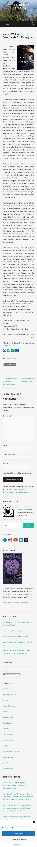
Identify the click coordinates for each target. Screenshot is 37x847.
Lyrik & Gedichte (8, 740)
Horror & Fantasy (9, 706)
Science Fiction (8, 757)
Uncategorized (8, 769)
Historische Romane (10, 694)
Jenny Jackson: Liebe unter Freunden (15, 636)
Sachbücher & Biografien (11, 751)
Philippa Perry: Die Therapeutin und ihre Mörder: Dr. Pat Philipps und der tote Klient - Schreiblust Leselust (18, 819)
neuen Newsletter (23, 510)
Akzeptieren (18, 834)
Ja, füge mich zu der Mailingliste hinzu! (17, 473)
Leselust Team (22, 41)
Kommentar (7, 416)
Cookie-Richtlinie (17, 844)
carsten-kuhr (10, 364)
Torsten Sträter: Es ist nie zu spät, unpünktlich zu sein (10, 381)
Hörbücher (6, 700)
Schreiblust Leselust (18, 7)
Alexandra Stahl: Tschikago (12, 631)
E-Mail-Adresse (9, 455)
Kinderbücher (7, 723)
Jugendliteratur (12, 358)
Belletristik (6, 689)
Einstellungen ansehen (18, 839)
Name (5, 445)
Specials (5, 763)
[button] (34, 822)
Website (6, 464)
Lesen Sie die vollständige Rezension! (15, 603)
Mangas (5, 746)
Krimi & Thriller (8, 734)
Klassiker (6, 729)
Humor (5, 711)
